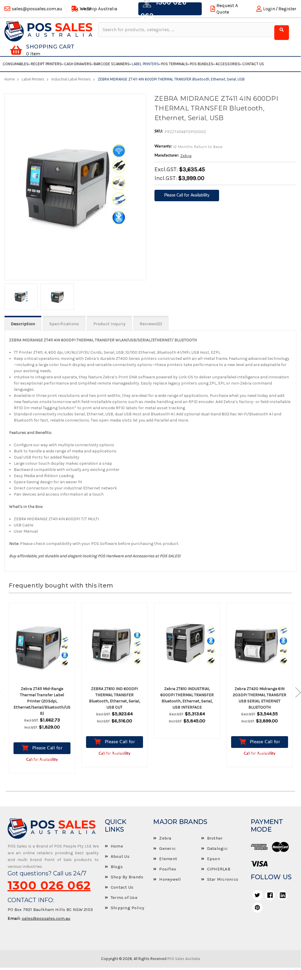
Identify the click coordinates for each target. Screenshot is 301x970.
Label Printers (145, 64)
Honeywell (170, 879)
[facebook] (270, 895)
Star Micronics (222, 879)
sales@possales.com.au (46, 918)
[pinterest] (257, 907)
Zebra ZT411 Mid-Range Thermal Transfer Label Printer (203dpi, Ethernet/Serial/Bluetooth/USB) (42, 701)
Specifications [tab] (64, 323)
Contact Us (253, 64)
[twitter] (257, 895)
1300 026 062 (49, 885)
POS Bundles (201, 64)
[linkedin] (283, 895)
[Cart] (16, 50)
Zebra (185, 155)
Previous (6, 692)
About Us (120, 856)
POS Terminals (174, 64)
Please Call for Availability (46, 750)
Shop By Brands (127, 877)
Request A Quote (227, 9)
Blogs (117, 866)
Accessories (228, 64)
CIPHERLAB (218, 869)
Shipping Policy (127, 907)
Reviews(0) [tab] (151, 323)
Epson (213, 858)
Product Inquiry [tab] (109, 323)
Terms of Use (124, 897)
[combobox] (187, 29)
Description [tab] (23, 323)
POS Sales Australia (183, 958)
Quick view (47, 644)
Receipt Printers (46, 64)
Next (295, 692)
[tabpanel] (42, 692)
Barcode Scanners (112, 64)
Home (117, 846)
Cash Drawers (77, 64)
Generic (167, 848)
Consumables (15, 64)
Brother (215, 838)
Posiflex (167, 869)
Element (168, 858)
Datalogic (217, 848)
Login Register (279, 8)
